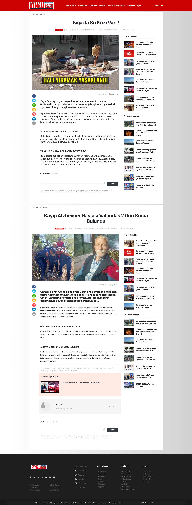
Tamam (154, 503)
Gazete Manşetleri (127, 489)
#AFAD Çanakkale (100, 368)
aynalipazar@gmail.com (64, 409)
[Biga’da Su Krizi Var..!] (75, 62)
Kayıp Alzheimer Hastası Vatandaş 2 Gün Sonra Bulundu (145, 71)
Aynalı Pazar (71, 5)
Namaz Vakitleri (126, 476)
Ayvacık (54, 307)
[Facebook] (31, 477)
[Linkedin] (47, 477)
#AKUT (110, 368)
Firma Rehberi (126, 487)
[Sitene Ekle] (58, 477)
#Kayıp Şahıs (70, 368)
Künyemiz (82, 483)
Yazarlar (81, 475)
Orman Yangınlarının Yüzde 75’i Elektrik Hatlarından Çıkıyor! (146, 133)
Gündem (111, 5)
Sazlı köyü (44, 331)
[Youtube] (43, 477)
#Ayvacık (61, 368)
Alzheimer (74, 310)
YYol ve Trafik (126, 474)
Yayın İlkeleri (34, 487)
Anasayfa (34, 14)
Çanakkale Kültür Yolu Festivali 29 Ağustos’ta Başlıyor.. (145, 44)
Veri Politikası (35, 490)
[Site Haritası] (55, 477)
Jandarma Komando (90, 352)
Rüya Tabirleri (148, 479)
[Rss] (50, 477)
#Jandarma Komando (84, 368)
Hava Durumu (125, 471)
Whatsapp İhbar (54, 487)
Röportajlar (121, 5)
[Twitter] (35, 477)
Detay (145, 503)
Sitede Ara (147, 471)
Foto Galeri (82, 467)
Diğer (138, 5)
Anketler (146, 474)
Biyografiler (147, 476)
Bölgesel (131, 5)
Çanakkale (82, 5)
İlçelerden (93, 5)
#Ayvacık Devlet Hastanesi (59, 371)
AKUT (90, 331)
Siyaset (102, 5)
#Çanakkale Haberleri (48, 368)
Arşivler (81, 479)
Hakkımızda (34, 485)
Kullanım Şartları (54, 485)
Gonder (112, 183)
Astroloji (146, 481)
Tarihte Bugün (126, 479)
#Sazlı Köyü (45, 371)
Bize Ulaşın (82, 487)
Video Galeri (83, 471)
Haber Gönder (54, 490)
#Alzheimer (75, 371)
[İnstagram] (39, 477)
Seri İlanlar (124, 484)
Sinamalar (124, 481)
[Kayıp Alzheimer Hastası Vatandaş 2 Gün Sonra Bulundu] (75, 257)
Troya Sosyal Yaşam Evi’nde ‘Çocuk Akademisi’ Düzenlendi (147, 107)
